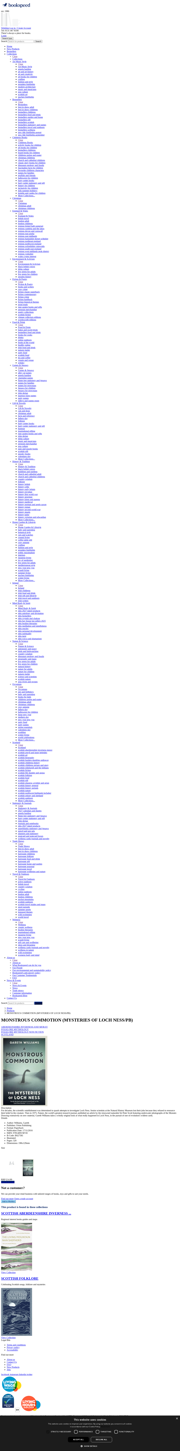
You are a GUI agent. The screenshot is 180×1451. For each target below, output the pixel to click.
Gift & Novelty (19, 403)
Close (14, 56)
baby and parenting (26, 530)
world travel (23, 917)
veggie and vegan (26, 360)
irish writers (23, 600)
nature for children (26, 671)
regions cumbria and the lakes (31, 228)
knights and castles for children (31, 193)
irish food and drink (26, 347)
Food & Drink (18, 322)
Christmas (16, 198)
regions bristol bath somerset (30, 226)
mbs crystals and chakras (29, 618)
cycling (21, 889)
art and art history (25, 71)
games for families (26, 173)
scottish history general (28, 785)
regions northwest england (29, 244)
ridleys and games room (28, 401)
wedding (22, 732)
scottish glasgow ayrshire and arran (33, 783)
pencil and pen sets (26, 831)
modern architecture (27, 87)
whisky (21, 363)
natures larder (24, 350)
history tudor (23, 514)
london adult (23, 221)
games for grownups (27, 385)
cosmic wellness (25, 927)
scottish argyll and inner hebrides (32, 752)
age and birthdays (26, 692)
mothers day (23, 717)
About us (11, 957)
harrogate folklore (26, 856)
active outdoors (25, 881)
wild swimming (25, 914)
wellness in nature (26, 950)
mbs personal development (30, 631)
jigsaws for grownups (27, 390)
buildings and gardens (27, 471)
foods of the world (26, 342)
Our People (17, 968)
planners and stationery (28, 833)
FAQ (14, 978)
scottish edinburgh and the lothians (33, 768)
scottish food (23, 355)
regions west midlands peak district (33, 251)
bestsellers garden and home (30, 117)
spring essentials (25, 727)
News (15, 988)
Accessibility (12, 1350)
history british (24, 484)
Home (9, 46)
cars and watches (25, 535)
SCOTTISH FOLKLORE (19, 1278)
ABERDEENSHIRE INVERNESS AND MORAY (24, 1027)
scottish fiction (24, 314)
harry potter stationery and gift (31, 183)
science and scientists (27, 676)
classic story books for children (31, 163)
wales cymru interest (27, 256)
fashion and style (25, 82)
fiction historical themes (28, 302)
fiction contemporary (27, 294)
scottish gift (23, 451)
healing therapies (25, 930)
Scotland (16, 742)
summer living (24, 573)
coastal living (24, 537)
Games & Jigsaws (20, 365)
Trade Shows (18, 841)
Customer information (22, 993)
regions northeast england (29, 241)
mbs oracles (23, 628)
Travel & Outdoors (20, 874)
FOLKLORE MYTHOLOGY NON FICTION (22, 1032)
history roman (24, 507)
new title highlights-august (29, 132)
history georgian (25, 497)
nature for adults (25, 669)
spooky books (24, 454)
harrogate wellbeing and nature (31, 871)
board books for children (29, 152)
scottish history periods (28, 788)
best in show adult (26, 107)
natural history (24, 666)
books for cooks (25, 335)
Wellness (16, 919)
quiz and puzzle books (28, 449)
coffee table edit (25, 540)
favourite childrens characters (31, 170)
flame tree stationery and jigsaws (32, 380)
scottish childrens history (29, 763)
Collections (12, 54)
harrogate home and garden (30, 864)
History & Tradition (21, 461)
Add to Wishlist (8, 1201)
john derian (23, 393)
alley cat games (25, 373)
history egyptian (25, 492)
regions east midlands (27, 236)
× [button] (177, 1419)
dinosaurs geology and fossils (31, 165)
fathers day (23, 418)
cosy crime (23, 289)
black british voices (26, 266)
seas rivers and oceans (28, 681)
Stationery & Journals (22, 803)
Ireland (15, 583)
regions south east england (29, 249)
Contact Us (12, 998)
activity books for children (29, 145)
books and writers (26, 287)
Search (4, 41)
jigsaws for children (26, 388)
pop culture (23, 92)
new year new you (26, 568)
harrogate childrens (26, 854)
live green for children (28, 274)
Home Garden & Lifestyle (24, 522)
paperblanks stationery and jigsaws (33, 828)
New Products (13, 49)
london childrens (25, 223)
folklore (21, 421)
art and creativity (25, 74)
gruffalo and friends (26, 175)
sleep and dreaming (26, 945)
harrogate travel (25, 869)
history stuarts (24, 512)
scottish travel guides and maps (31, 904)
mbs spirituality (25, 633)
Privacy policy (13, 1347)
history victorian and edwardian (32, 517)
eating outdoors (25, 340)
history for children (26, 185)
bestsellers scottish (26, 122)
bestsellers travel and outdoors (31, 127)
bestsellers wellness (26, 130)
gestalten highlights (26, 84)
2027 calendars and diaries (29, 811)
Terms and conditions (16, 1345)
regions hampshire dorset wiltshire (33, 239)
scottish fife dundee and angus (31, 773)
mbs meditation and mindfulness (32, 626)
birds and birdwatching (28, 651)
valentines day (24, 456)
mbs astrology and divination (31, 613)
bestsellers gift (24, 120)
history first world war (28, 494)
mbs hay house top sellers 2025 (32, 621)
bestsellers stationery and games (32, 125)
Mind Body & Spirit (21, 603)
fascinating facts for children (30, 168)
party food (22, 352)
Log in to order (7, 1182)
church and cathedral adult (29, 474)
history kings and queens (29, 499)
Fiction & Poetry (19, 279)
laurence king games (27, 395)
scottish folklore (25, 775)
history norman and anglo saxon (32, 504)
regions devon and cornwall (30, 231)
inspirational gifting (26, 431)
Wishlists (5, 28)
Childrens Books (19, 137)
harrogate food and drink (29, 859)
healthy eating (24, 345)
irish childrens (24, 590)
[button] (90, 1446)
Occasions (17, 684)
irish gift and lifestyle (27, 595)
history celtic (23, 487)
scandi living (23, 570)
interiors (21, 555)
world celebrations (26, 737)
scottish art (22, 94)
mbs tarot (22, 636)
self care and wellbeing (28, 942)
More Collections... (26, 195)
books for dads (24, 697)
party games (23, 398)
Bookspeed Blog (19, 995)
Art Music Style (19, 61)
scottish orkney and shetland (30, 795)
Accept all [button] (78, 1439)
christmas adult (24, 206)
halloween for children (28, 178)
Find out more (7, 1198)
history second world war (29, 509)
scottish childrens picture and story (33, 765)
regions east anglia (26, 233)
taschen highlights (26, 97)
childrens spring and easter (29, 155)
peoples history (24, 276)
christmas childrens (26, 158)
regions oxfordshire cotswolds (31, 246)
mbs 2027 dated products (29, 611)
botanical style (24, 532)
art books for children (27, 77)
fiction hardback (25, 299)
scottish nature (24, 679)
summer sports (24, 909)
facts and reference (26, 416)
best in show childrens (28, 109)
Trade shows (18, 990)
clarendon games (25, 378)
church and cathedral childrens (31, 160)
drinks (20, 337)
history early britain (26, 489)
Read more (105, 1426)
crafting (21, 79)
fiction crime (23, 297)
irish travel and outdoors (28, 598)
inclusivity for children (28, 188)
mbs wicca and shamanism (30, 638)
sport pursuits (24, 907)
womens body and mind (28, 955)
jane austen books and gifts (30, 307)
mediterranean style (26, 565)
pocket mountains (26, 899)
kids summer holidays (27, 190)
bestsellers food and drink (29, 114)
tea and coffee (24, 357)
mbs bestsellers (24, 616)
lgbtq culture (23, 269)
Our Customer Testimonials (24, 975)
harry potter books (26, 180)
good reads (23, 304)
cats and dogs (24, 411)
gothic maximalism (26, 552)
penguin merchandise (27, 309)
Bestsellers (11, 51)
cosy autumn (23, 542)
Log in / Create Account (20, 28)
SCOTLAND (7, 1034)
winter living (23, 578)
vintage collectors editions (29, 317)
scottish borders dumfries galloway (33, 760)
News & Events (14, 980)
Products (10, 1010)
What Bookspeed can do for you (26, 965)
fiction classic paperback (29, 292)
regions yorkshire (25, 254)
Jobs (9, 1369)
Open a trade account (23, 1198)
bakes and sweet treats (28, 330)
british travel (23, 218)
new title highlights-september (31, 135)
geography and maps (27, 659)
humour (21, 428)
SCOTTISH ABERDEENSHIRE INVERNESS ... (36, 1213)
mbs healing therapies (27, 623)
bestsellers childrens (27, 112)
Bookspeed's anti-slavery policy (26, 973)
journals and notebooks (28, 823)
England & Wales (20, 211)
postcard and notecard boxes (30, 836)
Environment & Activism (23, 259)
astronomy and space (27, 649)
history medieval (25, 502)
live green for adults (27, 271)
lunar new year (24, 714)
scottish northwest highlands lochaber (34, 793)
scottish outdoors (25, 798)
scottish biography (26, 757)
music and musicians (27, 89)
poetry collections (26, 312)
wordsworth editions (27, 320)
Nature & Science (20, 641)
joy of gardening (25, 560)
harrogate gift (24, 861)
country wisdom (25, 479)
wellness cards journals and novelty (33, 838)
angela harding (24, 69)
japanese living (24, 557)
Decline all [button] (101, 1439)
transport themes (25, 912)
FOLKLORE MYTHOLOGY (15, 1029)
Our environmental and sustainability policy (31, 970)
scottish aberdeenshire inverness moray (35, 750)
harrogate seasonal (26, 866)
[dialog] (90, 1433)
